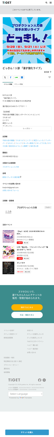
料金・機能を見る (27, 315)
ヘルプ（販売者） (33, 349)
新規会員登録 (8, 338)
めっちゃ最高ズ (29, 143)
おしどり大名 (41, 143)
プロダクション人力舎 (11, 167)
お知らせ (30, 330)
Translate (28, 398)
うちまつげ (20, 140)
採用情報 (7, 372)
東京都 (46, 72)
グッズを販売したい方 (34, 338)
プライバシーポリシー (11, 365)
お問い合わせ (31, 352)
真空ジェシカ (38, 140)
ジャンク (18, 143)
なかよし (10, 143)
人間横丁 (25, 146)
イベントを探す (9, 330)
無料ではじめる (27, 307)
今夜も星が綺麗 (8, 140)
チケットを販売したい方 (35, 334)
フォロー (47, 207)
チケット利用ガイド (10, 334)
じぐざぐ (28, 140)
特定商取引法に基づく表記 (13, 361)
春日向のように (14, 146)
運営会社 (7, 369)
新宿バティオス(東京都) (11, 177)
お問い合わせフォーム (11, 190)
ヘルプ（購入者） (33, 345)
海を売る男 (34, 146)
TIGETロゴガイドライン (35, 341)
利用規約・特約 (9, 358)
